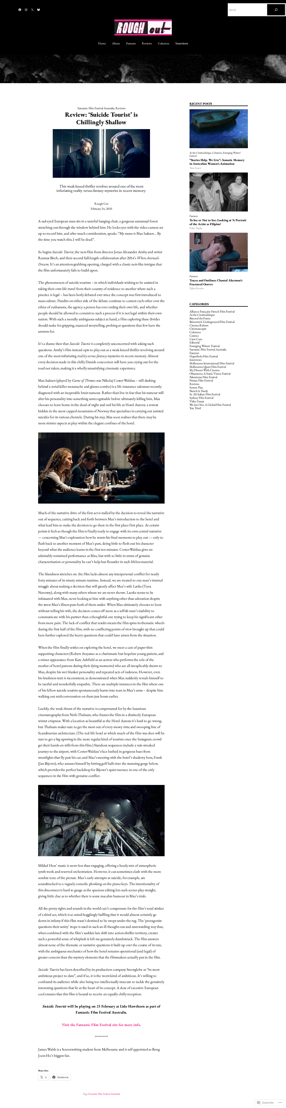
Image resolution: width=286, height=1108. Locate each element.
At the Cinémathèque (200, 152)
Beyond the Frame (200, 318)
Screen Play (196, 387)
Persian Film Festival (201, 380)
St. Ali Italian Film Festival (204, 394)
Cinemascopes (197, 329)
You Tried (195, 408)
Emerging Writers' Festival (204, 346)
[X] (32, 9)
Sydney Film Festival (201, 398)
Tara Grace (195, 168)
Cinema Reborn (199, 325)
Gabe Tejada (195, 228)
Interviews (195, 360)
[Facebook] (19, 9)
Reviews (120, 108)
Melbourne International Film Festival (211, 363)
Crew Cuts (195, 339)
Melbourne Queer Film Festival (207, 367)
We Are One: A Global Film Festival (210, 405)
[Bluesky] (38, 9)
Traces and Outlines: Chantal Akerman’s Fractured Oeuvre (215, 282)
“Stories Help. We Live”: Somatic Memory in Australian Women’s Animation (217, 162)
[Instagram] (26, 9)
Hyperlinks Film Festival (203, 356)
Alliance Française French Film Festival (212, 311)
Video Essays (196, 401)
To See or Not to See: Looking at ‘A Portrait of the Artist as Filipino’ (218, 222)
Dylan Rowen (196, 288)
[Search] (276, 9)
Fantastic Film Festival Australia (95, 108)
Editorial (194, 342)
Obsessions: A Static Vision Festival (210, 374)
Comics (194, 336)
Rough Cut (101, 204)
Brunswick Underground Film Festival (212, 322)
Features (193, 216)
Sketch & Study (198, 391)
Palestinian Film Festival (203, 377)
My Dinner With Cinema (204, 370)
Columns (217, 152)
